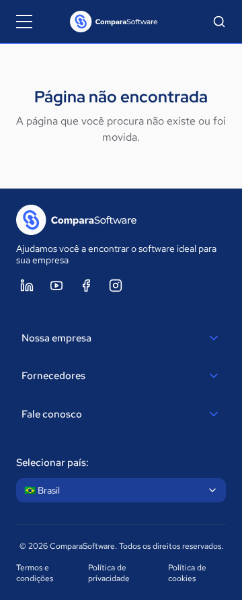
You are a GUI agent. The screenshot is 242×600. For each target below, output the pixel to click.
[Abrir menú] (24, 21)
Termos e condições (34, 573)
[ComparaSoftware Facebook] (86, 285)
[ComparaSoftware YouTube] (56, 285)
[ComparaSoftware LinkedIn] (27, 285)
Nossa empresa (56, 338)
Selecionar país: (52, 462)
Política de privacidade (109, 573)
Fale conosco (52, 414)
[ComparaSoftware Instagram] (115, 285)
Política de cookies (187, 573)
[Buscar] (219, 21)
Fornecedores (53, 375)
